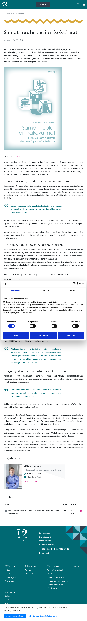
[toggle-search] (77, 4)
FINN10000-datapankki (34, 573)
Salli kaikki (71, 335)
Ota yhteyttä (43, 4)
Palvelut (28, 570)
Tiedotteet (8, 599)
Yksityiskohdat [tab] (43, 290)
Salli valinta (43, 335)
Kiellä (16, 335)
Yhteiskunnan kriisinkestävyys (57, 581)
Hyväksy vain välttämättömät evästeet (43, 616)
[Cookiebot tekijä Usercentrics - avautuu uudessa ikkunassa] (74, 284)
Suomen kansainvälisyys (55, 577)
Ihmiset (7, 570)
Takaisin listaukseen (16, 13)
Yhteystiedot (9, 573)
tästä (18, 157)
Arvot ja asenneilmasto (55, 584)
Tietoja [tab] (72, 290)
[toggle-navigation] (84, 4)
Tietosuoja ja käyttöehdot (55, 549)
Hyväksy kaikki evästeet (14, 616)
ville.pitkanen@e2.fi (34, 477)
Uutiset (7, 596)
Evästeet (44, 553)
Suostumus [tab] (15, 290)
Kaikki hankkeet (52, 588)
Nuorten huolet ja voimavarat (57, 573)
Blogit (7, 603)
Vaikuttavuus (9, 581)
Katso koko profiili (31, 481)
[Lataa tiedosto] (81, 510)
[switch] (33, 326)
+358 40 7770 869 (35, 473)
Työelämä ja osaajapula (55, 570)
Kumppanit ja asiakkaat (13, 577)
